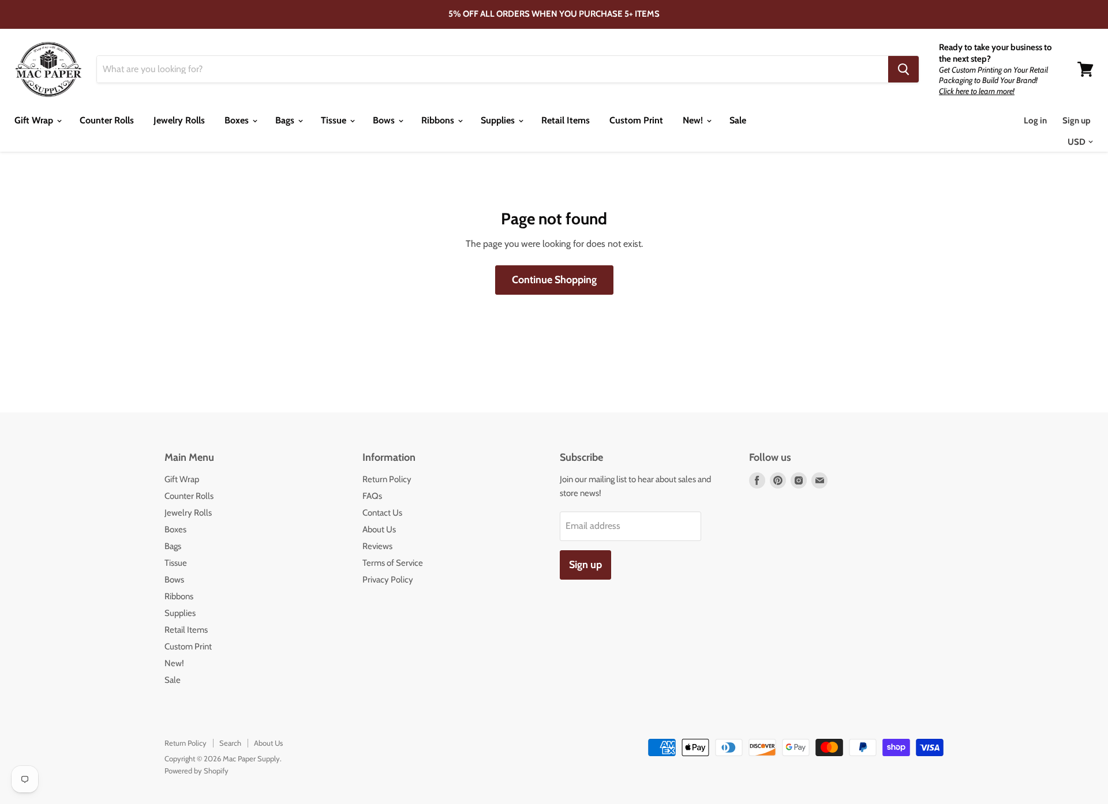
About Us (379, 529)
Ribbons (438, 120)
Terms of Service (392, 563)
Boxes (237, 120)
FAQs (372, 496)
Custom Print (636, 120)
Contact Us (382, 513)
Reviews (377, 546)
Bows (385, 120)
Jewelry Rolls (179, 120)
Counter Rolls (107, 120)
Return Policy (386, 479)
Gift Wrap (34, 120)
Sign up (1076, 120)
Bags (286, 120)
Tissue (335, 120)
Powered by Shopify (196, 770)
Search (230, 742)
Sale (737, 120)
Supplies (499, 120)
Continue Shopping (554, 279)
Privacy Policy (387, 579)
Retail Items (565, 120)
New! (694, 120)
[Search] (903, 69)
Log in (1035, 120)
